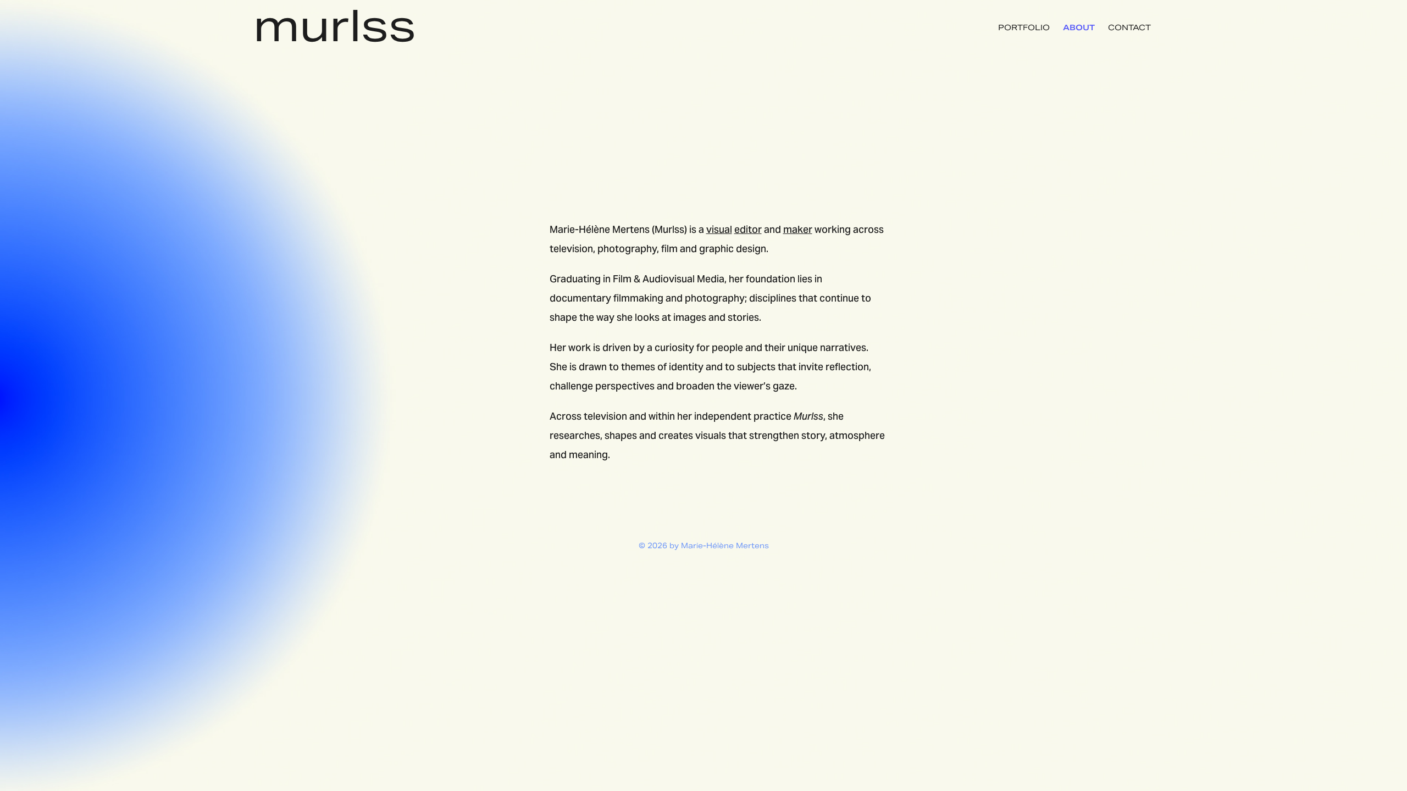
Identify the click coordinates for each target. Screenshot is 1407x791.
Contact (1129, 27)
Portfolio (1024, 27)
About (1079, 27)
